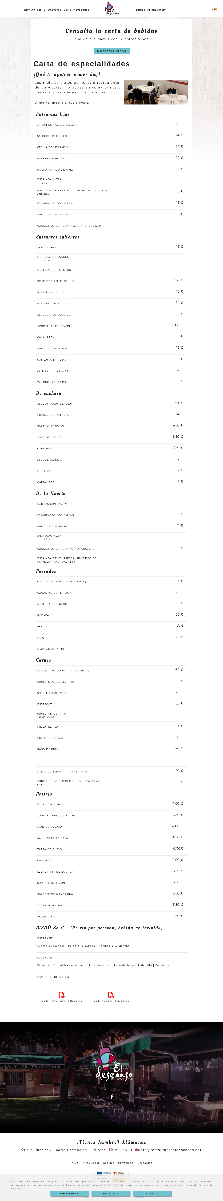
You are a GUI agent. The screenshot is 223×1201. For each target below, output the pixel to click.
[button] (112, 51)
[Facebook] (112, 1097)
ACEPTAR (152, 1193)
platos (67, 82)
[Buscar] (211, 8)
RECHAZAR (111, 1193)
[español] (215, 8)
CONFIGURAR (69, 1193)
